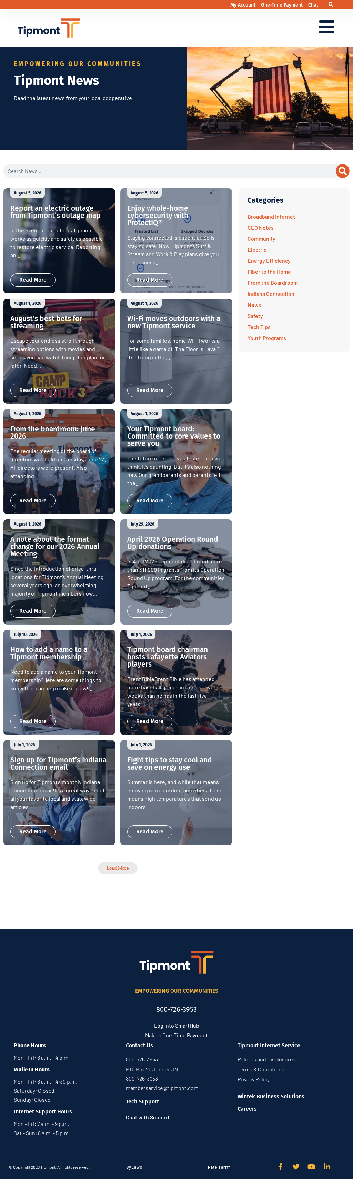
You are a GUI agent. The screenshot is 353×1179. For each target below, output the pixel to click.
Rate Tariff (219, 1167)
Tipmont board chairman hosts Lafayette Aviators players (167, 657)
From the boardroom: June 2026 (52, 432)
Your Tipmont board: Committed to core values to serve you (173, 436)
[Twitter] (296, 1167)
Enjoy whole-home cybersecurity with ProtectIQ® (157, 215)
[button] (331, 4)
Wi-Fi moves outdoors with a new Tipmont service (173, 322)
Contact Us (139, 1045)
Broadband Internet (271, 216)
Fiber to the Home (269, 271)
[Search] (343, 171)
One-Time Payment (282, 5)
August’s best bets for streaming (46, 322)
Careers (247, 1109)
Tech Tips (259, 326)
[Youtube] (312, 1167)
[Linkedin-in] (327, 1167)
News (254, 304)
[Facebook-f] (281, 1167)
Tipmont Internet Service (269, 1045)
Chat (313, 5)
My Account (243, 5)
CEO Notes (261, 227)
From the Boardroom (273, 282)
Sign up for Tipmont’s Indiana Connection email (58, 764)
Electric (257, 249)
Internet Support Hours (43, 1111)
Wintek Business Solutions (271, 1096)
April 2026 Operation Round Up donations (172, 543)
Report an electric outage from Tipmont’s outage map (55, 212)
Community (261, 238)
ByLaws (134, 1167)
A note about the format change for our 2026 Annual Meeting (54, 546)
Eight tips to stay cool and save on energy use (169, 764)
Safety (255, 315)
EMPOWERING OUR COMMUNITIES (176, 991)
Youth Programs (267, 337)
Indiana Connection (271, 293)
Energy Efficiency (269, 260)
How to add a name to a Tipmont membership (48, 653)
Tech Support (142, 1101)
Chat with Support (148, 1117)
